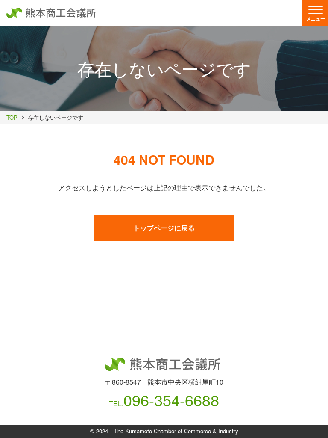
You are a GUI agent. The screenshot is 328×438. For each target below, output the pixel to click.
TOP (12, 117)
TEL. (164, 400)
